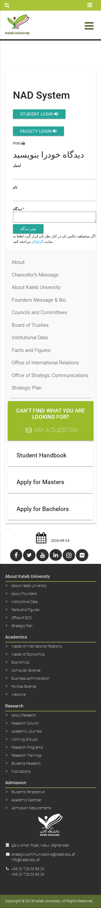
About (18, 262)
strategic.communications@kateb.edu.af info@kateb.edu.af (43, 857)
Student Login (37, 114)
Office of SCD (21, 618)
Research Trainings (26, 755)
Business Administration (30, 678)
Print (17, 143)
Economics (20, 662)
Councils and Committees (39, 312)
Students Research (26, 763)
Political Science (23, 686)
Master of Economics (28, 654)
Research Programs (27, 747)
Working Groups (24, 739)
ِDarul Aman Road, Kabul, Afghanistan (40, 845)
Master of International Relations (36, 646)
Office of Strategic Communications (50, 375)
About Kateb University (36, 287)
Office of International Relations (45, 363)
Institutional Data (30, 337)
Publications (21, 771)
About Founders (24, 594)
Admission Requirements (31, 808)
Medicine (18, 694)
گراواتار (37, 241)
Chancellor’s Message (35, 275)
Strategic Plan (26, 388)
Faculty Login (36, 131)
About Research (23, 715)
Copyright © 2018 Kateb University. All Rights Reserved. (49, 901)
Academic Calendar (26, 800)
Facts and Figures (31, 350)
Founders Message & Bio (39, 300)
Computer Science (25, 670)
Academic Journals (26, 731)
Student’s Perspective (28, 792)
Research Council (25, 723)
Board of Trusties (30, 325)
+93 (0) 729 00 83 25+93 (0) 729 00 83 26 (27, 871)
